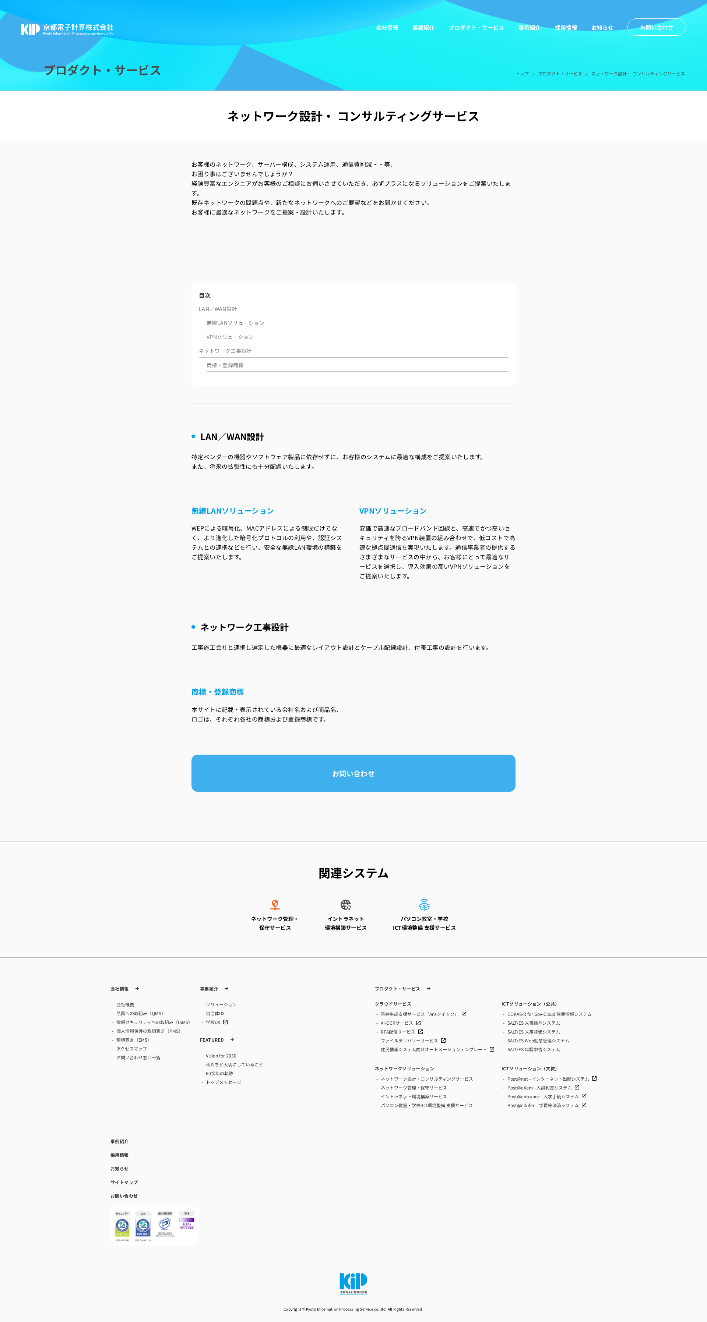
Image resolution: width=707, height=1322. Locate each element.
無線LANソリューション (236, 322)
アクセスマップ (131, 1048)
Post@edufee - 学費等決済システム (543, 1105)
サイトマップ (124, 1182)
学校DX (213, 1022)
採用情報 (566, 27)
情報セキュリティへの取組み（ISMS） (154, 1022)
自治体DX (215, 1013)
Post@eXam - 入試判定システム (539, 1087)
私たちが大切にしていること (234, 1064)
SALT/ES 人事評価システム (533, 1031)
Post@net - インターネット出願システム (548, 1078)
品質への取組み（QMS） (141, 1013)
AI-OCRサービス (397, 1023)
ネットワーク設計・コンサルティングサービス (427, 1078)
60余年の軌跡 (219, 1073)
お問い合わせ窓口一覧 (138, 1057)
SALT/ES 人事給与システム (533, 1023)
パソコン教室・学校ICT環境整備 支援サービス (427, 1105)
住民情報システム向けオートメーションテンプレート (434, 1049)
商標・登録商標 (225, 365)
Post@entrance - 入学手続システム (543, 1096)
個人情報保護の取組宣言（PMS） (149, 1031)
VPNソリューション (230, 336)
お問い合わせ (353, 773)
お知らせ (602, 27)
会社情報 (387, 27)
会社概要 (125, 1004)
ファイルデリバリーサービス (409, 1040)
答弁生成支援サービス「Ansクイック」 (420, 1014)
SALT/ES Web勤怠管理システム (538, 1040)
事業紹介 (423, 27)
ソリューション (221, 1004)
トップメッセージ (223, 1082)
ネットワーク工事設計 (225, 350)
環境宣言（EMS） (134, 1039)
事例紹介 (529, 27)
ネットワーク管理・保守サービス (414, 1087)
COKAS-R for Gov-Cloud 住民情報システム (549, 1014)
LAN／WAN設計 (218, 308)
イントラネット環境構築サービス (414, 1096)
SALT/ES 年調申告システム (533, 1049)
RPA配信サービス (398, 1031)
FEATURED (212, 1039)
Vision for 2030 (221, 1055)
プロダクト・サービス (476, 27)
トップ (522, 73)
